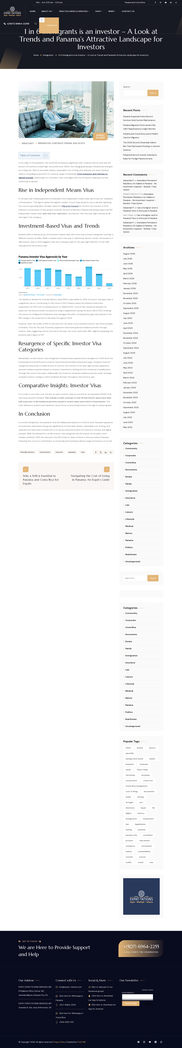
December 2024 (130, 333)
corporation (131, 780)
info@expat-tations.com (70, 987)
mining (129, 829)
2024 (128, 748)
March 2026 (128, 278)
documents (149, 791)
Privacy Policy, (59, 1042)
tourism (129, 857)
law (127, 824)
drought (129, 802)
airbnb (140, 748)
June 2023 (128, 422)
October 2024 (129, 343)
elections (130, 808)
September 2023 (131, 407)
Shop (98, 11)
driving (140, 797)
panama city (131, 835)
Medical (129, 526)
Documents (131, 469)
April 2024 (128, 372)
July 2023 (127, 417)
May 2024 (127, 367)
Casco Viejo (142, 769)
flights (128, 813)
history (141, 813)
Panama (68, 143)
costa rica (148, 780)
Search (126, 87)
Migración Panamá (70, 206)
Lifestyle (129, 519)
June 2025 (128, 323)
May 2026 (127, 268)
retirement (146, 846)
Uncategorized (132, 561)
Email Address (128, 992)
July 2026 (127, 258)
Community (131, 448)
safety (129, 851)
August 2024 (129, 353)
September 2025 (131, 308)
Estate (128, 476)
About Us (46, 11)
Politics (129, 547)
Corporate (57, 143)
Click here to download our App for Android (102, 1006)
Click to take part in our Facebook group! (100, 989)
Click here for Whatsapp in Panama (69, 998)
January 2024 (129, 387)
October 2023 (129, 402)
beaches (130, 764)
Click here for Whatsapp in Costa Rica (69, 1015)
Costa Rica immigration (136, 786)
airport (152, 748)
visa (82, 452)
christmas (130, 775)
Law (127, 505)
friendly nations (27, 452)
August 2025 (129, 313)
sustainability (144, 851)
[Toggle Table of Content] (44, 155)
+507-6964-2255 (67, 1004)
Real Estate (79, 143)
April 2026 (128, 273)
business (144, 764)
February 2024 (130, 382)
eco (141, 802)
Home (33, 11)
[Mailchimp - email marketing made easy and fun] (149, 1006)
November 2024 (130, 338)
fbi (153, 808)
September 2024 (131, 348)
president (148, 835)
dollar (128, 797)
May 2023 (127, 427)
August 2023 (129, 412)
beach (152, 759)
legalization (140, 824)
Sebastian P (28, 143)
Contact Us (128, 11)
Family (128, 483)
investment (45, 452)
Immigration (44, 143)
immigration (131, 819)
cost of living (132, 791)
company (145, 775)
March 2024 (128, 377)
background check (134, 759)
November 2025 (130, 298)
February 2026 (130, 283)
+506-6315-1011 (66, 1022)
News (111, 11)
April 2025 (128, 328)
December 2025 (130, 293)
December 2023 (130, 392)
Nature (128, 533)
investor (59, 452)
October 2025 (129, 303)
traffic (129, 862)
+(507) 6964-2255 (18, 23)
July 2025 (127, 318)
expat (143, 808)
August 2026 (129, 253)
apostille (130, 753)
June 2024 (128, 362)
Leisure (129, 512)
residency (130, 846)
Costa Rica (130, 462)
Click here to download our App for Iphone (100, 997)
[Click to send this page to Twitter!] (101, 452)
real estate (144, 840)
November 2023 (130, 397)
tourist (142, 857)
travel (140, 862)
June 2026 (128, 263)
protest (129, 840)
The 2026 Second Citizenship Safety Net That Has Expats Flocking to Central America (141, 146)
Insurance (130, 498)
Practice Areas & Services (73, 11)
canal (128, 769)
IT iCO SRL (81, 1042)
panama (72, 452)
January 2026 (129, 288)
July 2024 (127, 358)
